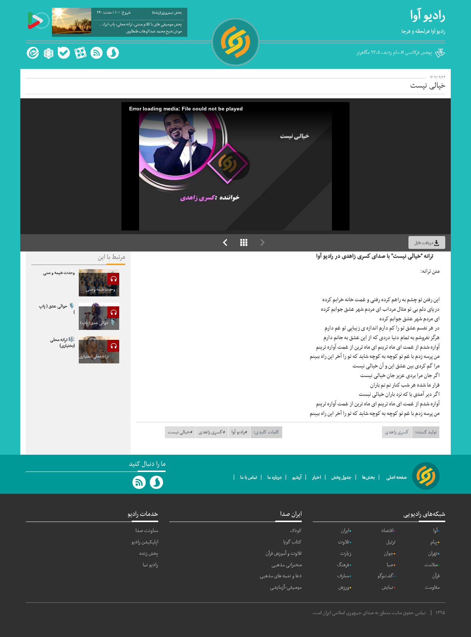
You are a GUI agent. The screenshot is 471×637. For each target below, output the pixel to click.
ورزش (344, 587)
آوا (435, 531)
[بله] (63, 53)
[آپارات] (80, 53)
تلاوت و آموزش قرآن (284, 553)
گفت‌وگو (385, 576)
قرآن (436, 576)
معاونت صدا (146, 531)
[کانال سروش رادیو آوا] (156, 482)
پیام (434, 542)
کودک (296, 531)
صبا (390, 565)
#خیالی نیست (180, 432)
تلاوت (343, 542)
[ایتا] (32, 53)
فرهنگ (343, 565)
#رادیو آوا (239, 432)
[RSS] (96, 53)
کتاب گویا (292, 542)
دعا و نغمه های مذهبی (281, 576)
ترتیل (391, 542)
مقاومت (432, 587)
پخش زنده (148, 553)
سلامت (431, 565)
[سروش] (112, 53)
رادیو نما (150, 565)
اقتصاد (387, 531)
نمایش (387, 587)
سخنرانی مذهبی (287, 565)
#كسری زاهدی (212, 432)
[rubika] (48, 53)
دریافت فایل (423, 243)
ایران (345, 531)
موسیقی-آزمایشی (286, 587)
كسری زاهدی (397, 432)
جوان (388, 553)
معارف (343, 576)
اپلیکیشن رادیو (144, 542)
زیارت (345, 553)
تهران (433, 553)
